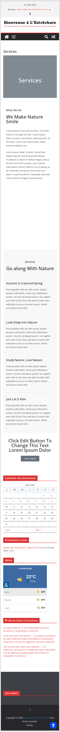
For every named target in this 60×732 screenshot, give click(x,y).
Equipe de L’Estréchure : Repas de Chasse (23, 547)
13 (29, 507)
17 (6, 512)
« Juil (7, 530)
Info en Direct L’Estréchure (23, 620)
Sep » (38, 530)
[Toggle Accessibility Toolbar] (53, 725)
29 (44, 518)
